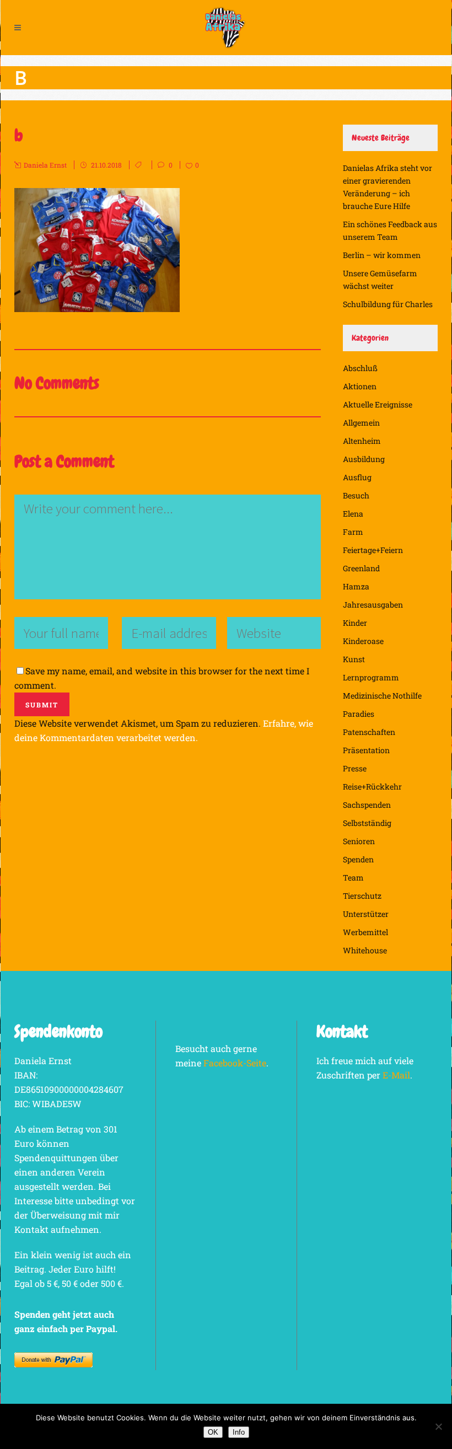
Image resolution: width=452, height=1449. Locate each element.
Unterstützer (366, 914)
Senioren (359, 841)
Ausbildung (364, 459)
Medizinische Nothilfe (382, 695)
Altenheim (362, 441)
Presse (355, 768)
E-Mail (396, 1075)
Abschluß (360, 368)
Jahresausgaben (373, 604)
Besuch (356, 495)
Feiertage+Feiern (373, 550)
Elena (353, 513)
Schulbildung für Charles (388, 304)
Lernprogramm (371, 677)
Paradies (358, 714)
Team (353, 877)
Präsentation (366, 750)
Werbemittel (365, 932)
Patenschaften (369, 732)
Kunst (354, 659)
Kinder (355, 623)
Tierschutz (362, 895)
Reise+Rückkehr (372, 786)
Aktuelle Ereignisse (377, 404)
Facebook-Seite (234, 1063)
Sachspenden (367, 804)
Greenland (361, 568)
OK (213, 1432)
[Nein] (438, 1426)
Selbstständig (367, 823)
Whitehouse (365, 950)
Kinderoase (363, 641)
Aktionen (359, 386)
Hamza (356, 586)
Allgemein (361, 422)
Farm (353, 532)
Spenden (358, 859)
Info (239, 1432)
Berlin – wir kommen (382, 255)
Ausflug (357, 477)
